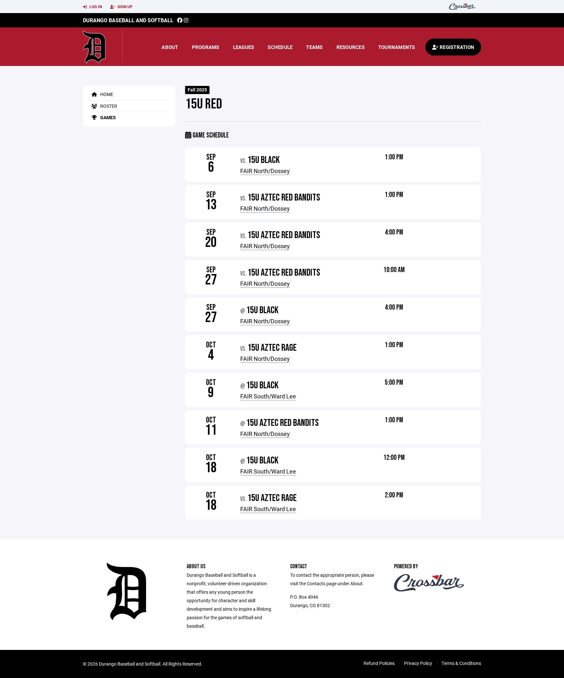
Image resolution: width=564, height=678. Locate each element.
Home (106, 94)
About (170, 47)
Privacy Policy (418, 663)
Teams (314, 47)
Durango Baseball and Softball (128, 20)
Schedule (280, 47)
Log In (95, 6)
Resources (351, 47)
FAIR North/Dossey (265, 171)
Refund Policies (379, 663)
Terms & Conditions (461, 663)
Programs (205, 47)
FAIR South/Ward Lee (268, 396)
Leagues (243, 47)
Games (107, 117)
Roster (108, 106)
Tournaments (396, 47)
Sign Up (125, 6)
